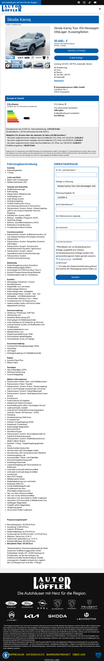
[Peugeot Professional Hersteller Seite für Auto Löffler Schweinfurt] (89, 604)
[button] (100, 9)
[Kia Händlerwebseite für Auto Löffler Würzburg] (32, 616)
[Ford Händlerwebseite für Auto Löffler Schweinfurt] (27, 604)
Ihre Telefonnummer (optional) (68, 216)
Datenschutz (65, 259)
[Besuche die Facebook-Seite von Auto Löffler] (79, 2)
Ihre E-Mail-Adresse (65, 204)
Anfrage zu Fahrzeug (64, 181)
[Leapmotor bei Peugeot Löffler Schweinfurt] (86, 616)
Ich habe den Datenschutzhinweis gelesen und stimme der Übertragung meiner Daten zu (76, 267)
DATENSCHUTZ (35, 654)
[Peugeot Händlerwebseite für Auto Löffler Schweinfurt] (57, 604)
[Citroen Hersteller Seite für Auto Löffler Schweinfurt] (12, 616)
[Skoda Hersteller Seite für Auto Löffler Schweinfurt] (57, 616)
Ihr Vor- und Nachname (66, 170)
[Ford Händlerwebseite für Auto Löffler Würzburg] (11, 604)
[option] (27, 43)
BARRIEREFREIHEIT (58, 654)
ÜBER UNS (79, 654)
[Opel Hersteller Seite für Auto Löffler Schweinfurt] (42, 604)
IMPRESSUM (16, 654)
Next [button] (48, 64)
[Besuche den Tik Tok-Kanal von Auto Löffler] (90, 2)
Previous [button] (6, 64)
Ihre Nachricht (61, 227)
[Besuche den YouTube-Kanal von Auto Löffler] (95, 2)
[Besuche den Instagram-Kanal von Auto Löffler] (84, 2)
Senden (75, 277)
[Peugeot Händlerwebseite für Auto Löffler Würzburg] (71, 604)
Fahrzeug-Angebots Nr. (65, 193)
